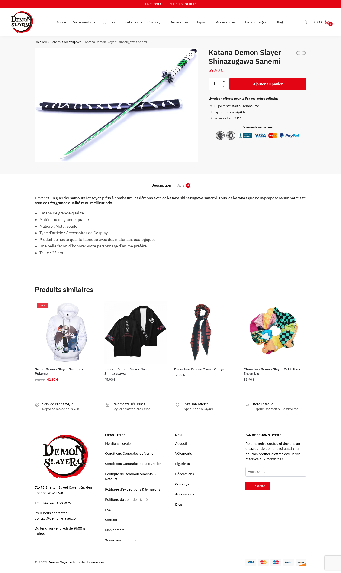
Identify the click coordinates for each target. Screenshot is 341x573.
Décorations (184, 474)
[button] (190, 55)
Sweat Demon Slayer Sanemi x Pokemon (59, 371)
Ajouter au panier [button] (205, 389)
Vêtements (183, 453)
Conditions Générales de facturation (133, 463)
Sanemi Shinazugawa (66, 42)
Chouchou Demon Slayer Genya (199, 369)
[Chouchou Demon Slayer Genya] (205, 332)
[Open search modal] (307, 22)
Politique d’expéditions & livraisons (132, 489)
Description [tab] (161, 185)
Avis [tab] (180, 185)
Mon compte (115, 530)
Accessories (184, 494)
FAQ (108, 509)
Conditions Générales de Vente (129, 453)
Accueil (41, 42)
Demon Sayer (58, 562)
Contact (111, 519)
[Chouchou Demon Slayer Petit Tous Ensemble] (275, 332)
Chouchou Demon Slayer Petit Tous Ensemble (272, 371)
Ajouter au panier (268, 84)
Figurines (182, 463)
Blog (178, 504)
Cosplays (182, 484)
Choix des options (66, 389)
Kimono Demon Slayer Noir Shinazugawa (125, 371)
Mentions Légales (118, 443)
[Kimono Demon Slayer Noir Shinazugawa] (135, 332)
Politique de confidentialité (126, 499)
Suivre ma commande (122, 540)
